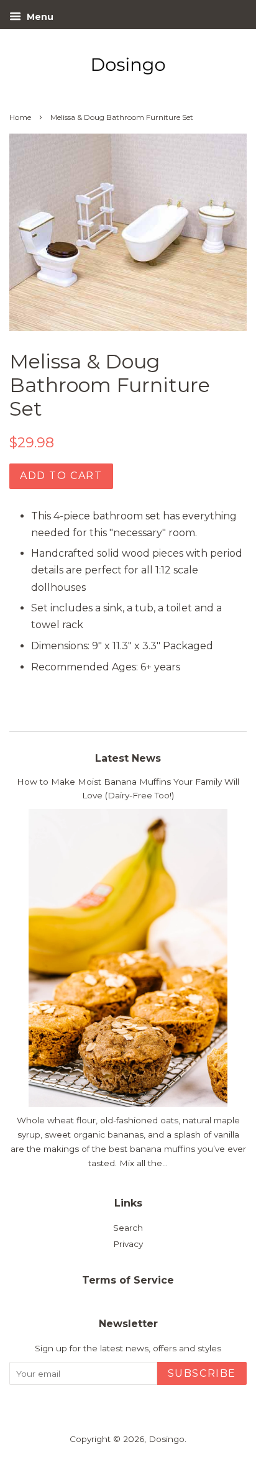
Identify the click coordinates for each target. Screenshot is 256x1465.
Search (128, 1228)
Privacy (128, 1244)
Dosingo (167, 1439)
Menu (38, 16)
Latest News (128, 758)
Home (20, 117)
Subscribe (202, 1373)
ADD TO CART (61, 475)
